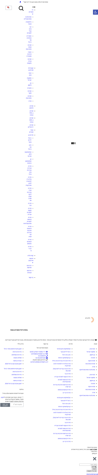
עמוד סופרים (31, 131)
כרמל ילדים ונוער (29, 140)
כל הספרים (31, 11)
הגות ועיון (30, 74)
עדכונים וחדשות (29, 266)
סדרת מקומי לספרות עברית (29, 211)
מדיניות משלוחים (17, 355)
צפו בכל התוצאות (91, 471)
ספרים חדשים (31, 107)
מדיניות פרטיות (17, 352)
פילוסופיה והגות (28, 23)
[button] (30, 7)
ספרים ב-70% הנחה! (31, 113)
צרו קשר (31, 277)
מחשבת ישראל (29, 79)
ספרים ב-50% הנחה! (31, 120)
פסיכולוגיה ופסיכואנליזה (27, 18)
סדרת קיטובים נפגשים (29, 242)
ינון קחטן (94, 453)
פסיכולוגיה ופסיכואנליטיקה (87, 370)
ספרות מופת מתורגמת (28, 47)
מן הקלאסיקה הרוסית (28, 161)
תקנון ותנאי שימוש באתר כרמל (13, 349)
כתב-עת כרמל (29, 147)
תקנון (2, 397)
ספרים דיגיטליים (30, 126)
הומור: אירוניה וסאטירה (29, 54)
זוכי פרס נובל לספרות (29, 30)
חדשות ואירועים (31, 259)
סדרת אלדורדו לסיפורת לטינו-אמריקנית (28, 181)
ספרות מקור (29, 92)
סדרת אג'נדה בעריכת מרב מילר (29, 170)
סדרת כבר (29, 204)
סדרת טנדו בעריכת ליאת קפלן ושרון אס (29, 194)
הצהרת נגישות (17, 361)
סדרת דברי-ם (29, 249)
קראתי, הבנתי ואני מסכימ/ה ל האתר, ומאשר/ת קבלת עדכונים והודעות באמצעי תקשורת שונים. (12, 399)
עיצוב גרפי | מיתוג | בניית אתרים (84, 449)
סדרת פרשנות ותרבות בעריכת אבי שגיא (29, 231)
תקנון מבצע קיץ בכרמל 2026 (13, 364)
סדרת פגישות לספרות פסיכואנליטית (27, 220)
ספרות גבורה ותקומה (29, 61)
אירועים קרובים (29, 272)
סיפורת (29, 88)
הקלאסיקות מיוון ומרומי (64, 349)
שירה (30, 101)
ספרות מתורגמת (28, 97)
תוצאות (94, 469)
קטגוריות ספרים (30, 69)
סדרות (31, 135)
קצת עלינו (30, 255)
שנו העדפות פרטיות (92, 474)
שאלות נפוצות (17, 358)
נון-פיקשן (29, 84)
